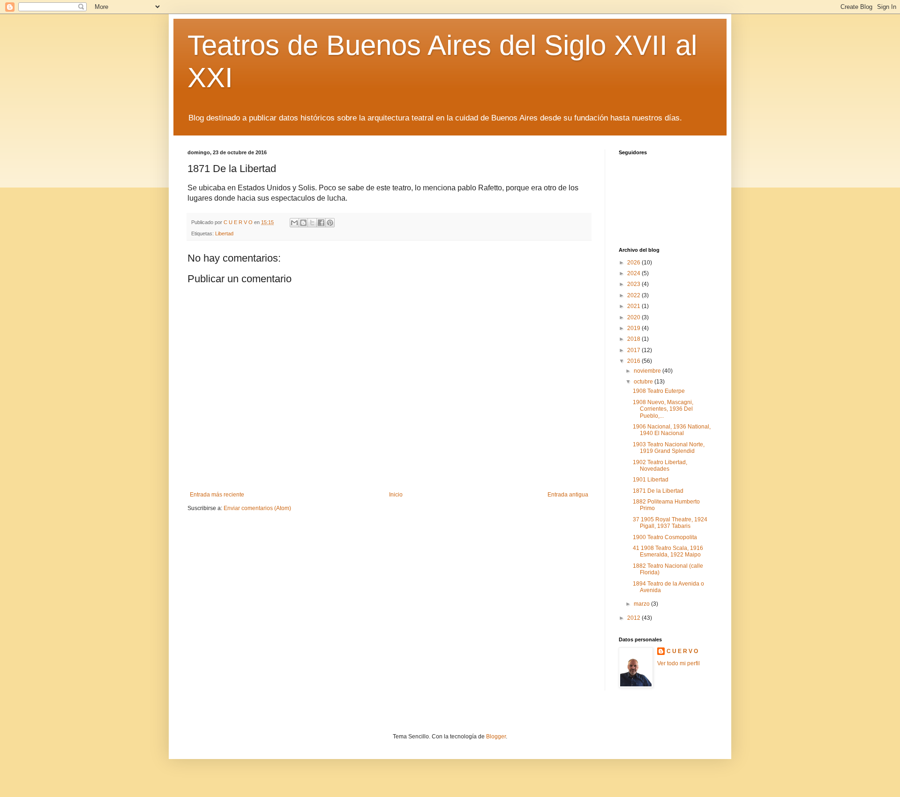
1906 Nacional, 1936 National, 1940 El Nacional (672, 429)
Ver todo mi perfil (678, 663)
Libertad (224, 233)
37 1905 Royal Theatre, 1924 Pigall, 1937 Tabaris (670, 522)
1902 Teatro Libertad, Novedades (660, 465)
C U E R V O (682, 651)
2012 (634, 618)
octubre (644, 381)
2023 (634, 284)
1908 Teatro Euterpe (659, 391)
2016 (634, 361)
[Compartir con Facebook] (321, 222)
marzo (642, 604)
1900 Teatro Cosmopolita (665, 537)
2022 (634, 295)
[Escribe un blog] (303, 222)
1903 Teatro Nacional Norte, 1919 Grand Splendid (669, 447)
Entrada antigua (568, 494)
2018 (634, 339)
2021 (634, 306)
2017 (634, 350)
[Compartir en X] (312, 222)
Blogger (496, 736)
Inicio (396, 494)
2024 (634, 273)
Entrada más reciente (217, 494)
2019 (634, 328)
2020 (634, 317)
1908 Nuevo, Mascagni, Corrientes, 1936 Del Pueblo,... (663, 409)
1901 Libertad (650, 479)
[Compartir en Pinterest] (330, 222)
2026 (634, 262)
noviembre (648, 371)
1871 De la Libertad (658, 491)
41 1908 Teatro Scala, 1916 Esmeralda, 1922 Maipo (668, 551)
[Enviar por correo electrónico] (294, 222)
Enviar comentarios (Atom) (257, 508)
